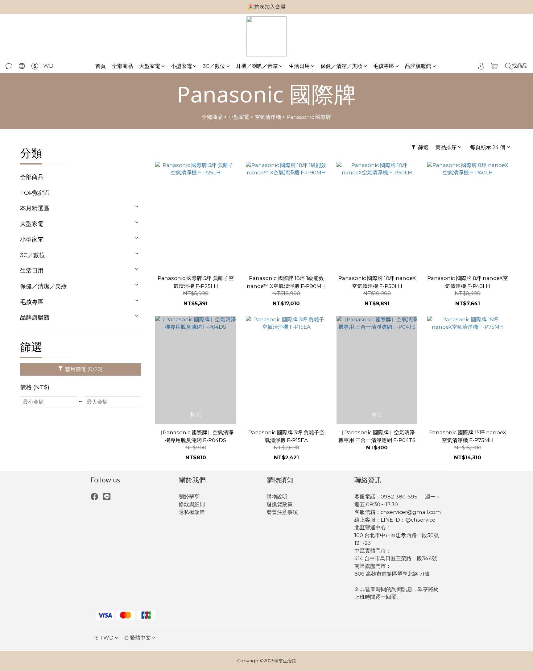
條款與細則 (192, 504)
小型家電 (181, 66)
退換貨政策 (279, 504)
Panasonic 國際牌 (309, 117)
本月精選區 (34, 208)
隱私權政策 (192, 512)
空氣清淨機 (268, 117)
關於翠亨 (189, 497)
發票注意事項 (282, 512)
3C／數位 (214, 66)
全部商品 (122, 66)
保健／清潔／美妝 (341, 66)
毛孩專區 (383, 66)
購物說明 (276, 497)
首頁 (100, 66)
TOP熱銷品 (35, 192)
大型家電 (149, 66)
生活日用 (299, 66)
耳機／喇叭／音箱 (257, 66)
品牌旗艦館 (418, 66)
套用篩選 (83, 369)
